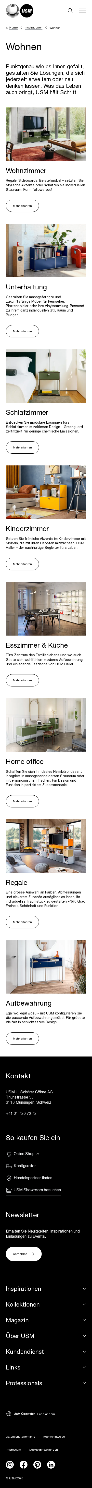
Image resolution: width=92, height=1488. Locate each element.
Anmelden (20, 1254)
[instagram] (10, 1465)
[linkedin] (51, 1465)
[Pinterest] (37, 1465)
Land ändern (46, 1414)
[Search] (70, 11)
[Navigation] (82, 10)
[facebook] (23, 1465)
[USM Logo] (19, 11)
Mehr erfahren (22, 206)
